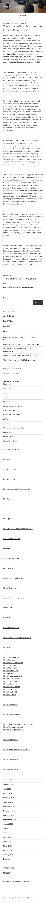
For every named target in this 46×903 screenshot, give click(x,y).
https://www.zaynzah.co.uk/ (13, 730)
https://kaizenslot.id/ (11, 665)
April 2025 (7, 842)
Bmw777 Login (9, 321)
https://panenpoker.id (11, 657)
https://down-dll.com (11, 588)
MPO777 (6, 459)
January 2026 (8, 802)
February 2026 (8, 798)
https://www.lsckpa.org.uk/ (13, 727)
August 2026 (8, 785)
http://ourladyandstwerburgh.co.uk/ (16, 749)
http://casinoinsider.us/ (12, 714)
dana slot (6, 424)
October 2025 (8, 815)
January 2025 (8, 855)
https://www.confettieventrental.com (17, 638)
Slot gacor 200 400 (11, 381)
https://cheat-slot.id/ (11, 679)
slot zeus (6, 618)
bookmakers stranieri (11, 558)
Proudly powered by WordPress (25, 898)
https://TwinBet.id (10, 692)
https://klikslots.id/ (10, 681)
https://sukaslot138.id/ (11, 687)
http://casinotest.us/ (11, 759)
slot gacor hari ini (9, 469)
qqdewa (6, 393)
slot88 (5, 397)
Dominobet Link (9, 432)
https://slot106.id (9, 695)
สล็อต (5, 331)
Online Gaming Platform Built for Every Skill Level (21, 356)
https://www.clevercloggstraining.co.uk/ (18, 724)
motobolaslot (8, 316)
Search (6, 298)
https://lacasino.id (10, 689)
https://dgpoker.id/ (10, 668)
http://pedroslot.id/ (10, 684)
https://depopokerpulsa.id (13, 663)
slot (4, 509)
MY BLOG (6, 873)
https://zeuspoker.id (10, 671)
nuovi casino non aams (11, 539)
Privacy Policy (8, 898)
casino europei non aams (12, 406)
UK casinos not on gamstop (13, 428)
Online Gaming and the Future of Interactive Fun (21, 344)
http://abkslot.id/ (9, 673)
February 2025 (8, 850)
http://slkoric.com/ (10, 647)
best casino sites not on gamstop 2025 (18, 529)
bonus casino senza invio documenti (16, 489)
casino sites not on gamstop (13, 598)
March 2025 (7, 846)
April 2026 (7, 789)
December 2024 (9, 859)
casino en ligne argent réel (13, 578)
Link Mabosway (9, 479)
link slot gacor (8, 437)
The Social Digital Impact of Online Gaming (19, 360)
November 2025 (9, 811)
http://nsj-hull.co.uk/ (10, 769)
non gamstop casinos (11, 449)
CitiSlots (6, 419)
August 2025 (8, 824)
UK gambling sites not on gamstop (16, 881)
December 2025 (9, 807)
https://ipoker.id (9, 660)
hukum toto (7, 388)
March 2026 (7, 793)
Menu (24, 15)
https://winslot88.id (10, 740)
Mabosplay (7, 519)
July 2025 (6, 828)
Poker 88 (6, 402)
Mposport (7, 384)
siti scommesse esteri (11, 415)
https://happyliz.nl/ (10, 441)
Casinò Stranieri (9, 410)
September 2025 (9, 820)
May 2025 (7, 837)
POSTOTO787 (8, 568)
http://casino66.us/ (10, 704)
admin (23, 23)
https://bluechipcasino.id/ (12, 676)
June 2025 (7, 833)
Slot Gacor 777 (8, 499)
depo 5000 (7, 608)
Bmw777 (6, 326)
